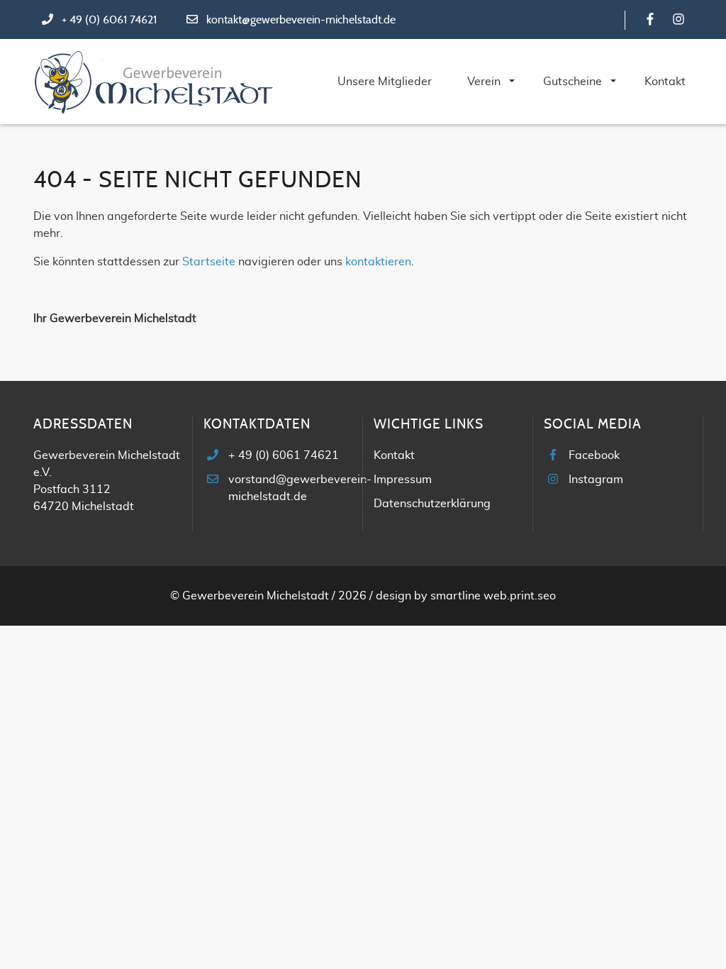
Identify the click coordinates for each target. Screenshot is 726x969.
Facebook (594, 455)
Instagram (596, 479)
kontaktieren (378, 261)
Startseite (208, 261)
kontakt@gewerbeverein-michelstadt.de (301, 20)
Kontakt (394, 455)
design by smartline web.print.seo (466, 596)
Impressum (403, 479)
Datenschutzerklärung (432, 503)
